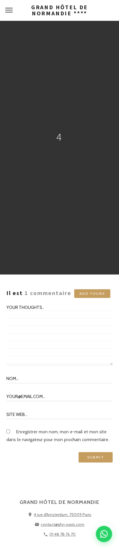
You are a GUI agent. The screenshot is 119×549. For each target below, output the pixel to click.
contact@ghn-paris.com (62, 524)
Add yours (92, 293)
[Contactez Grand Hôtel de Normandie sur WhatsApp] (104, 534)
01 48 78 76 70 (62, 534)
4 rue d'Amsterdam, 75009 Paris (62, 514)
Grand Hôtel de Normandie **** (59, 10)
